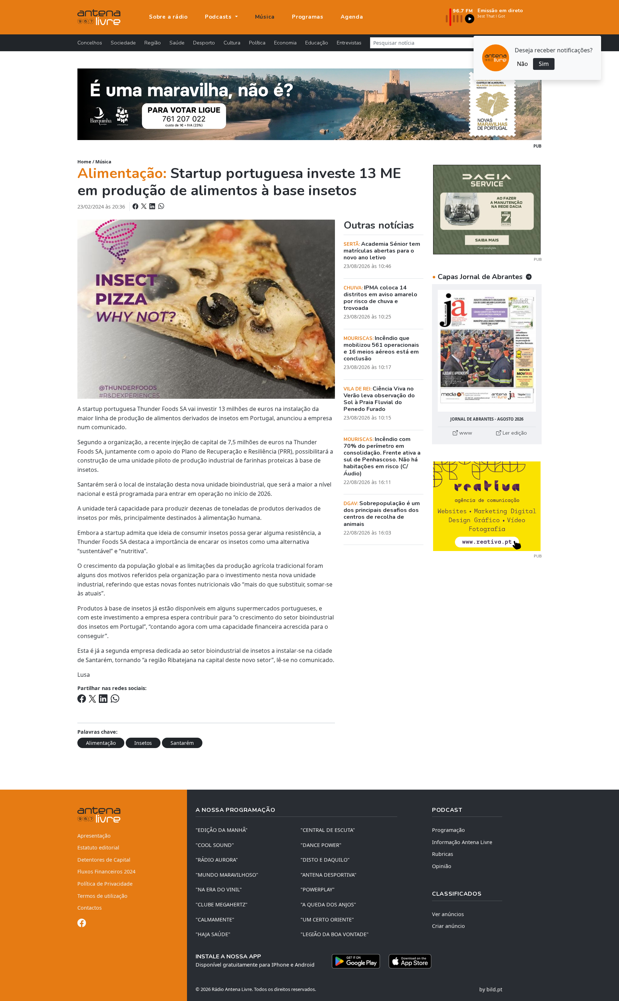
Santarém (182, 742)
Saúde (176, 42)
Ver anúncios (448, 914)
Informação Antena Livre (462, 842)
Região (152, 42)
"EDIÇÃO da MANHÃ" (222, 830)
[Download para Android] (356, 961)
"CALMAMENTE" (215, 919)
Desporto (204, 42)
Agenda (352, 16)
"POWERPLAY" (318, 889)
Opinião (441, 866)
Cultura (232, 42)
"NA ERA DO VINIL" (219, 889)
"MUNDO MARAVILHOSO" (227, 874)
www (465, 432)
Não (522, 64)
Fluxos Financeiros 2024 (106, 871)
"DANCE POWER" (321, 845)
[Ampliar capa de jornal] (487, 351)
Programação (448, 830)
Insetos (143, 742)
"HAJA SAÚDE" (213, 934)
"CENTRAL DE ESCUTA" (328, 830)
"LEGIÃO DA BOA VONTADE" (335, 934)
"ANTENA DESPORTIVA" (328, 874)
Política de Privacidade (105, 883)
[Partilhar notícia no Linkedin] (153, 206)
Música (265, 16)
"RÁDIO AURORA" (217, 859)
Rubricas (442, 854)
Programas (307, 16)
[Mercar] (487, 209)
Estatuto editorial (98, 847)
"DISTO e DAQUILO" (325, 859)
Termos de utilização (102, 895)
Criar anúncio (448, 926)
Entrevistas (349, 42)
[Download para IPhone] (410, 961)
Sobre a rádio (168, 16)
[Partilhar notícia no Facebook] (136, 206)
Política (257, 42)
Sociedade (123, 42)
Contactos (89, 907)
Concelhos (89, 42)
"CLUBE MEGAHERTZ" (222, 904)
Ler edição (514, 432)
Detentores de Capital (103, 859)
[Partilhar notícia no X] (144, 206)
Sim (544, 64)
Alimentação (101, 742)
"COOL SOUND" (215, 845)
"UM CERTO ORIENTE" (327, 919)
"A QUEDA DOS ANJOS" (328, 904)
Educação (316, 42)
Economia (285, 42)
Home (84, 161)
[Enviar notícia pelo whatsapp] (160, 206)
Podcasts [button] (219, 16)
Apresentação (94, 835)
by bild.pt (490, 989)
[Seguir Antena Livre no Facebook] (81, 924)
